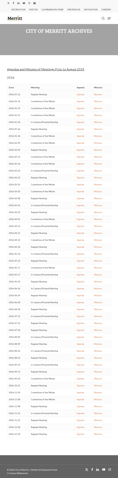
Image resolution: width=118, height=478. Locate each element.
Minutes (98, 94)
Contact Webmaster (18, 473)
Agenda (80, 94)
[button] (109, 18)
